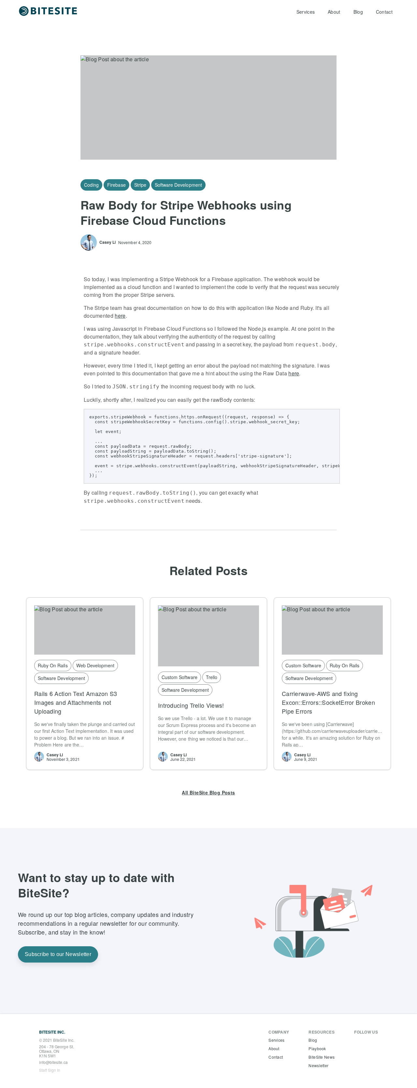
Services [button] (305, 11)
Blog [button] (358, 11)
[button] (48, 11)
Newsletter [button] (318, 1065)
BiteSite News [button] (322, 1057)
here (120, 315)
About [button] (334, 11)
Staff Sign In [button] (49, 1070)
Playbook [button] (317, 1048)
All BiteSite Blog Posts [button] (208, 792)
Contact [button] (384, 11)
